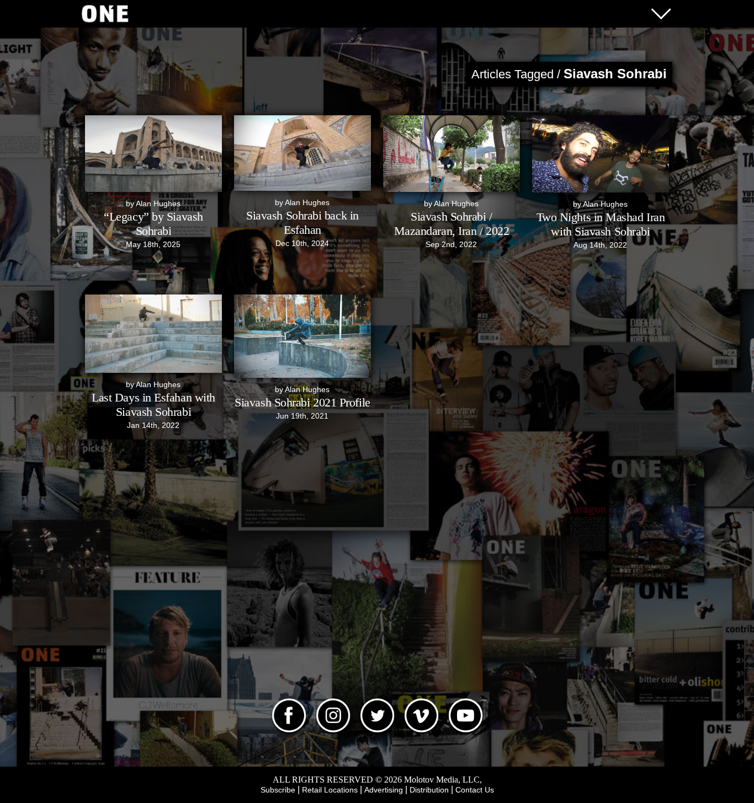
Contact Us (474, 789)
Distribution (429, 789)
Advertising (383, 789)
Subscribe (278, 789)
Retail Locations (330, 789)
